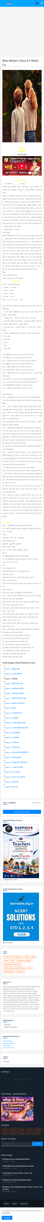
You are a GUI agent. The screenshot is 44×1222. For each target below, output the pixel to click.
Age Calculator (8, 1047)
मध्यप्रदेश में (24, 752)
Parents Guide (8, 972)
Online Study (8, 1041)
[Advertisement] (22, 31)
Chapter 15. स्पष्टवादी (11, 737)
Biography (18, 957)
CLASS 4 (30, 1129)
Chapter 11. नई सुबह (11, 718)
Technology (20, 972)
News (30, 968)
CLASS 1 (5, 1129)
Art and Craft (8, 957)
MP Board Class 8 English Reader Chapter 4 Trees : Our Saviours (22, 1188)
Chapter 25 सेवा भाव (11, 787)
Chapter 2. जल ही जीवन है (13, 674)
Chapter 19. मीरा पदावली (12, 757)
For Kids (36, 1133)
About (14, 1203)
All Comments (11, 1027)
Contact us (24, 1203)
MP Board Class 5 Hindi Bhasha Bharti (16, 1159)
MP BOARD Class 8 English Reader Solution (18, 1166)
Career (6, 960)
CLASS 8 (21, 1133)
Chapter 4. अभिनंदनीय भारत (13, 684)
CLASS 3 (21, 1129)
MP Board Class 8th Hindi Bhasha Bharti (16, 1180)
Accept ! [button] (7, 1218)
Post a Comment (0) (22, 812)
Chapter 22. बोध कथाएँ (12, 772)
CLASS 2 (13, 1129)
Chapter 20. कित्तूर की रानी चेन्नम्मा (15, 762)
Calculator (7, 1045)
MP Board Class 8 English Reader (14, 968)
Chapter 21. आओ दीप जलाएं (13, 767)
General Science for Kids (12, 964)
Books (34, 957)
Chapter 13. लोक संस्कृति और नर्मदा (16, 728)
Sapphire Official (9, 1043)
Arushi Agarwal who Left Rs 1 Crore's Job (17, 1173)
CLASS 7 (13, 1133)
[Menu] (3, 3)
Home (6, 1203)
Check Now (6, 1213)
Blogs (27, 957)
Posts (8, 1025)
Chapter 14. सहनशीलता (12, 733)
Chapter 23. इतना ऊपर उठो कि (14, 777)
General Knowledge (24, 960)
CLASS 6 (5, 1133)
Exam (13, 960)
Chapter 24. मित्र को (11, 782)
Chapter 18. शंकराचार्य (12, 752)
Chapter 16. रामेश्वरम (11, 742)
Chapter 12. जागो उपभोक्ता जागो (15, 723)
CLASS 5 (38, 1129)
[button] (36, 3)
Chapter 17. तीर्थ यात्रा (12, 747)
